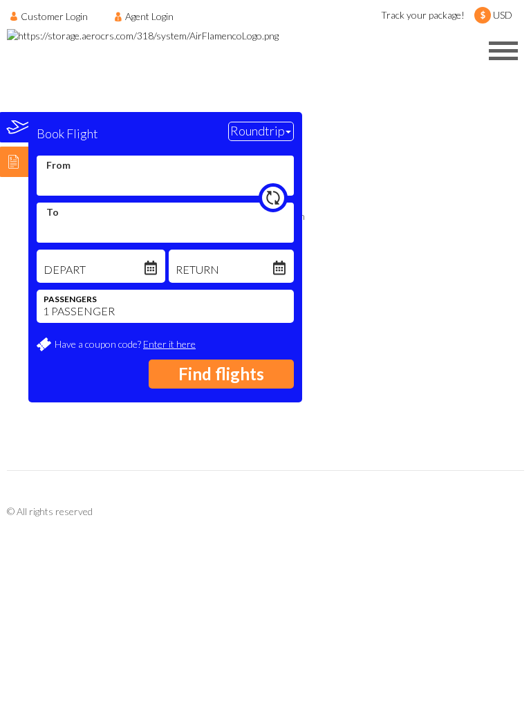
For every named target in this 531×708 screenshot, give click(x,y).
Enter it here (169, 344)
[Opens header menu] (503, 50)
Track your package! (423, 15)
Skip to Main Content (269, 6)
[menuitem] (52, 16)
